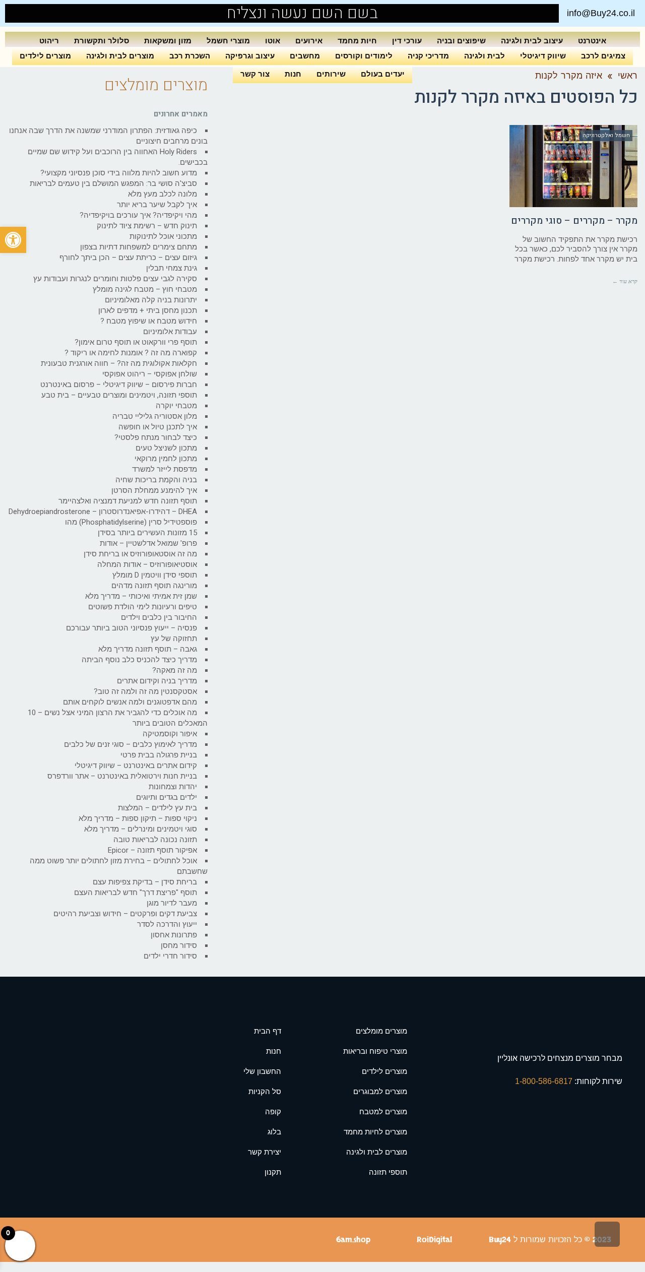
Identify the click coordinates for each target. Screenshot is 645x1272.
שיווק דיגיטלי (543, 55)
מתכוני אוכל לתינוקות (163, 236)
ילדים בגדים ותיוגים (166, 797)
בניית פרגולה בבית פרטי (158, 754)
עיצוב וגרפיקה (250, 55)
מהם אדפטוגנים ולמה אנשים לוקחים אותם (130, 702)
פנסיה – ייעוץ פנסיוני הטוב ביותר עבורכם (131, 627)
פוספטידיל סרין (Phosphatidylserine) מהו (131, 522)
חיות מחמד (357, 40)
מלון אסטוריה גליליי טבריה (154, 416)
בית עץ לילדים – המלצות (157, 807)
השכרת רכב (189, 55)
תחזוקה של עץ (174, 638)
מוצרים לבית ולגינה (120, 55)
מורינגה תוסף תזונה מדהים (154, 585)
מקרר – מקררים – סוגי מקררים (574, 221)
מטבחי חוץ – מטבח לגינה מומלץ (145, 289)
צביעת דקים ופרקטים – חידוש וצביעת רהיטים (125, 913)
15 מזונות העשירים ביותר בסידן (147, 532)
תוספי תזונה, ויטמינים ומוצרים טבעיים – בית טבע (119, 395)
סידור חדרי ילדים (170, 956)
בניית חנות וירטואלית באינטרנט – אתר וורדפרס (122, 776)
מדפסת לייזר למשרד (164, 469)
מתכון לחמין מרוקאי (166, 458)
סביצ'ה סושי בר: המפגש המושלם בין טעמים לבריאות (113, 183)
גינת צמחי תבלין (171, 268)
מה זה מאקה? (174, 670)
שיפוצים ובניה (461, 40)
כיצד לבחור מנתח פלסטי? (155, 437)
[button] (13, 240)
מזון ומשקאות (167, 40)
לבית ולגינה (484, 55)
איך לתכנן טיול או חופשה (157, 426)
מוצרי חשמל (228, 40)
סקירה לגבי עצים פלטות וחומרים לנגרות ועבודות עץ (115, 278)
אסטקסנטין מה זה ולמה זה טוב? (145, 691)
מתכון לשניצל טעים (166, 448)
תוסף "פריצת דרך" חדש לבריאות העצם (135, 892)
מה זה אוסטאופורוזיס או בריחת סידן (140, 553)
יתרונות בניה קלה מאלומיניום (151, 299)
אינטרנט (592, 40)
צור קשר (255, 74)
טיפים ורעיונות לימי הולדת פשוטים (142, 606)
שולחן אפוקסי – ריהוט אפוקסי (149, 373)
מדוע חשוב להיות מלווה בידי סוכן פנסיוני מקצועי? (118, 172)
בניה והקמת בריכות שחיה (156, 479)
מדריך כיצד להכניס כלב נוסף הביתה (139, 659)
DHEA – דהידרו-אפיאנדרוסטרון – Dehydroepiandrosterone (103, 511)
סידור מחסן (179, 945)
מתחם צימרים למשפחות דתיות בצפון (138, 246)
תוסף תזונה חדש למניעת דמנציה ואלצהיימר (127, 500)
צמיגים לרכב (603, 55)
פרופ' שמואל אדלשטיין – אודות (148, 543)
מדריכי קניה (428, 55)
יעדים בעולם (383, 74)
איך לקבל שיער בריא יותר (157, 204)
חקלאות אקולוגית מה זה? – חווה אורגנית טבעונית (119, 363)
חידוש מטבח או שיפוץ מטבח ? (148, 321)
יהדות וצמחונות (173, 786)
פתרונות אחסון (174, 934)
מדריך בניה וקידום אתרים (157, 680)
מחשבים (305, 55)
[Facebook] (35, 13)
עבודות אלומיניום (170, 331)
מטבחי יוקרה (176, 405)
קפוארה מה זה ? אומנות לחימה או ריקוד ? (130, 352)
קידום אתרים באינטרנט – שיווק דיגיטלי (136, 765)
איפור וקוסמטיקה (170, 733)
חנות (293, 74)
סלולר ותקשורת (101, 40)
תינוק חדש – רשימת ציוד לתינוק (147, 225)
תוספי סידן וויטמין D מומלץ (154, 575)
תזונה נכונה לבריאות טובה (155, 839)
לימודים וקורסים (364, 55)
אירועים (308, 40)
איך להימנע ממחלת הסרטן (154, 490)
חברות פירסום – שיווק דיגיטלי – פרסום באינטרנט (118, 384)
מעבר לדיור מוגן (172, 903)
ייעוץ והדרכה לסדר (167, 924)
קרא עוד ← (624, 281)
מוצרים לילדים (45, 55)
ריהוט (49, 40)
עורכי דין (407, 40)
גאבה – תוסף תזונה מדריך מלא (147, 649)
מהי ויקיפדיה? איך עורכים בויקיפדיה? (138, 215)
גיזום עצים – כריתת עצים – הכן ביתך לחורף (128, 257)
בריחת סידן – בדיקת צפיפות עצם (145, 881)
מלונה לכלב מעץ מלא (162, 194)
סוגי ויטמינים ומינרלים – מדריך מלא (140, 829)
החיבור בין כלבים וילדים (159, 617)
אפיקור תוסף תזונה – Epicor (152, 850)
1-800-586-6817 (544, 1081)
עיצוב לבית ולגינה (532, 40)
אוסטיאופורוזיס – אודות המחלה (147, 564)
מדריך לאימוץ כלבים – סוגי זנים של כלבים (130, 744)
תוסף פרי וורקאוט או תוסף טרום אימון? (136, 342)
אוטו (272, 40)
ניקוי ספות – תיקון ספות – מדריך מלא (138, 818)
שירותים (331, 74)
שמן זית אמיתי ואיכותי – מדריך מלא (141, 596)
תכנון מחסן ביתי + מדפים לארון (147, 310)
